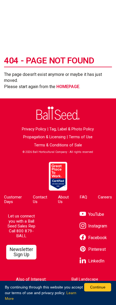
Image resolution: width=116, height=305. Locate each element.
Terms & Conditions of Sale (58, 145)
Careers (105, 197)
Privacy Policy (34, 129)
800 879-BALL (25, 233)
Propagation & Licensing (44, 137)
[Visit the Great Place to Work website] (58, 176)
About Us (63, 199)
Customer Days (13, 199)
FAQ (83, 197)
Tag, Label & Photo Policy (71, 129)
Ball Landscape (84, 279)
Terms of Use (81, 137)
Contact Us (40, 199)
